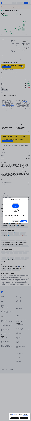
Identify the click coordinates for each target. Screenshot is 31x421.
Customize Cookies (25, 415)
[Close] (28, 414)
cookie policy (14, 414)
